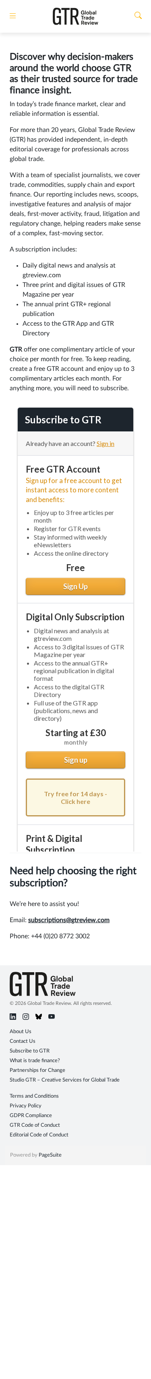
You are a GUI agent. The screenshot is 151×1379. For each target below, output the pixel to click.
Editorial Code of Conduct (39, 1135)
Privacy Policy (25, 1106)
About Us (20, 1031)
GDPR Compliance (31, 1115)
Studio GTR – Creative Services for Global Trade (65, 1080)
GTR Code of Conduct (35, 1125)
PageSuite (50, 1155)
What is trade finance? (35, 1060)
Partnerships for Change (37, 1070)
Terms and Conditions (34, 1096)
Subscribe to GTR (30, 1051)
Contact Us (22, 1041)
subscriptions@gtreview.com (69, 920)
